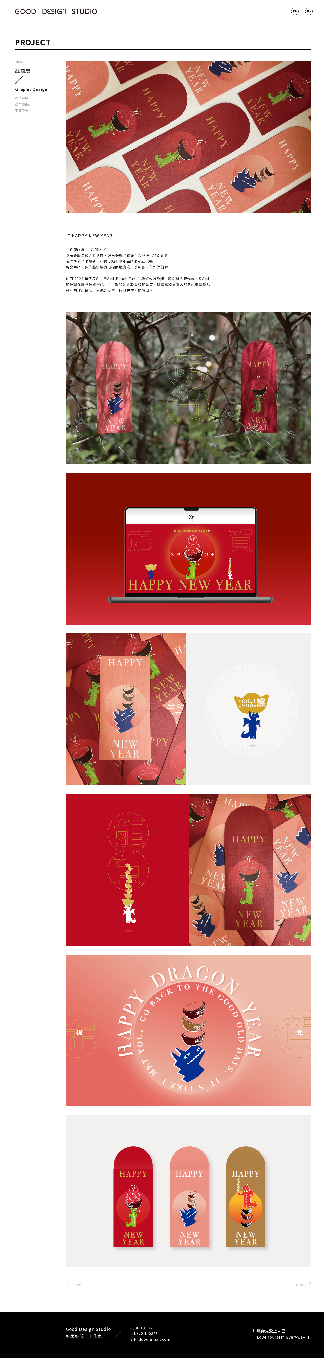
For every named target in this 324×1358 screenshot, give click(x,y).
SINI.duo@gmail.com (150, 1339)
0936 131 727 (142, 1327)
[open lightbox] (186, 137)
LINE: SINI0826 (144, 1333)
